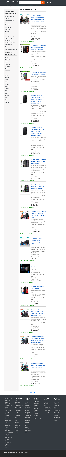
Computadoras (9, 20)
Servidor (7, 31)
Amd (6, 62)
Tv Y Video (47, 412)
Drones (26, 427)
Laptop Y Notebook (8, 24)
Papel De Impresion (11, 49)
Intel (6, 82)
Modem (55, 408)
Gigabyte (8, 91)
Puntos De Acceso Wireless (56, 413)
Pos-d (7, 102)
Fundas (7, 419)
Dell (6, 75)
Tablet (7, 18)
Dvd (45, 405)
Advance (8, 71)
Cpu (6, 409)
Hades (7, 84)
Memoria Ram (8, 429)
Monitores (8, 27)
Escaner (7, 47)
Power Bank (57, 410)
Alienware (8, 59)
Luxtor (7, 79)
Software (8, 40)
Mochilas (7, 430)
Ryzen (7, 86)
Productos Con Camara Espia (28, 430)
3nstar (7, 88)
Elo (6, 97)
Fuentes (7, 417)
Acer (6, 57)
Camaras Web (9, 16)
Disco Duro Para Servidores (10, 43)
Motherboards (9, 432)
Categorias (8, 2)
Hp (6, 73)
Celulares (27, 425)
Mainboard (8, 420)
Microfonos (47, 407)
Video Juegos (37, 418)
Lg (6, 93)
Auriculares (8, 400)
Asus (6, 68)
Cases (6, 402)
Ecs (6, 100)
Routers (56, 418)
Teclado (7, 445)
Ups (6, 447)
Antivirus (8, 34)
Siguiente (33, 392)
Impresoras (8, 29)
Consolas (36, 407)
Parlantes (7, 435)
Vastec (7, 77)
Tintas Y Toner (9, 38)
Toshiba (7, 64)
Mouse (7, 434)
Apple (7, 95)
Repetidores (57, 417)
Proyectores (47, 410)
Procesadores (8, 437)
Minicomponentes (48, 408)
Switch (55, 420)
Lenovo (7, 66)
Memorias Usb (9, 36)
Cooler (7, 407)
